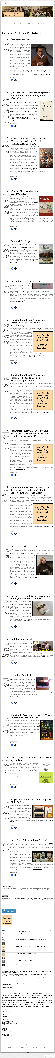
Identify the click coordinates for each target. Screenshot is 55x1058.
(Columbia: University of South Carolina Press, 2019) (24, 102)
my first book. (21, 291)
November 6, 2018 (6, 194)
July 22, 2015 (6, 802)
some (50, 297)
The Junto (27, 1043)
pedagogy (33, 1002)
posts (23, 68)
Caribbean (29, 993)
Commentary (6, 248)
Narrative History (16, 1000)
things (13, 298)
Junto (31, 68)
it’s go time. (47, 41)
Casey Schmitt (6, 142)
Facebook (4, 904)
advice (8, 685)
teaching (4, 1006)
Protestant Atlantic (6, 152)
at (27, 68)
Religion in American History (7, 1021)
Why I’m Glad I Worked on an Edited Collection (25, 193)
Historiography (6, 103)
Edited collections (6, 203)
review (27, 101)
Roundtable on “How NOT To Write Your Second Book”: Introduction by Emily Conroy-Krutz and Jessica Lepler (30, 490)
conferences (4, 202)
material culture (27, 999)
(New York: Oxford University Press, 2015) (23, 117)
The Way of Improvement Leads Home (9, 1023)
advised (35, 202)
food (8, 650)
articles (5, 199)
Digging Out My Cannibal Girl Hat (22, 964)
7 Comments (7, 733)
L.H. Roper (21, 244)
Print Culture (5, 1004)
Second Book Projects (6, 292)
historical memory (14, 997)
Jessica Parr (6, 550)
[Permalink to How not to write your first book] (8, 281)
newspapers (47, 1000)
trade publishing (7, 338)
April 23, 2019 (6, 95)
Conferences (6, 765)
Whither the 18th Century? (7, 984)
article (15, 199)
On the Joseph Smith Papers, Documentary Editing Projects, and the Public (31, 597)
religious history (6, 153)
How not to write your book (26, 281)
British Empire (19, 993)
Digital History (9, 995)
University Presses (6, 342)
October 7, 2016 (6, 599)
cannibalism (7, 201)
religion (26, 1004)
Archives (32, 992)
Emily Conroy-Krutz (47, 495)
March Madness (14, 999)
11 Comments (6, 854)
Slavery (7, 155)
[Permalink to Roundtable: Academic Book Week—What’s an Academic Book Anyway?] (8, 715)
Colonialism (7, 256)
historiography (22, 997)
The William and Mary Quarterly (6, 772)
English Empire (6, 257)
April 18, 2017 (6, 549)
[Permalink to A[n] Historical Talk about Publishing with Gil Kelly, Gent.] (8, 799)
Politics (43, 1002)
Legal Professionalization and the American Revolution (26, 953)
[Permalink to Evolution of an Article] (8, 639)
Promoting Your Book (21, 675)
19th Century (17, 990)
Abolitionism (23, 990)
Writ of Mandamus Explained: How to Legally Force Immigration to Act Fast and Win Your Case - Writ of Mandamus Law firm (25, 983)
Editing (4, 115)
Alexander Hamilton (8, 992)
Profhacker (4, 1030)
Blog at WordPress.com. (27, 1049)
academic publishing (7, 334)
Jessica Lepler (13, 497)
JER (8, 770)
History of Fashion (30, 997)
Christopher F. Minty (19, 933)
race (8, 152)
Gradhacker (4, 1028)
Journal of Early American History (20, 247)
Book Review (6, 602)
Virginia (33, 1006)
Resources (27, 23)
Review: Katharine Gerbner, (29, 141)
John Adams (45, 997)
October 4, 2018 (6, 244)
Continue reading (45, 74)
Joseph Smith (8, 609)
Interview (7, 249)
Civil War (34, 993)
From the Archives (7, 101)
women (36, 1006)
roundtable (17, 283)
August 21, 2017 (6, 490)
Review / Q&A (7, 108)
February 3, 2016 (6, 678)
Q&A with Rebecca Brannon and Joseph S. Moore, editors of (31, 95)
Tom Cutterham (7, 721)
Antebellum (28, 992)
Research (7, 45)
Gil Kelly (7, 808)
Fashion (30, 995)
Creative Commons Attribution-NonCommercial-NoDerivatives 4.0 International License (29, 898)
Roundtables (6, 330)
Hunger (7, 290)
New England (42, 1000)
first (13, 199)
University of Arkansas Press (6, 214)
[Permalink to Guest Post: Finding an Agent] (8, 546)
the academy (36, 726)
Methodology (6, 104)
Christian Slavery (7, 149)
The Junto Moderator (7, 325)
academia (7, 332)
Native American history (24, 1000)
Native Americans (33, 1000)
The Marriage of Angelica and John (22, 942)
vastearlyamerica (27, 1006)
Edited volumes (7, 204)
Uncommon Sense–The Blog (7, 1035)
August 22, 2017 (6, 434)
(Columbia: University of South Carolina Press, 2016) (23, 110)
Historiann (4, 1024)
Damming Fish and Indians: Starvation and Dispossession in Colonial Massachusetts (31, 939)
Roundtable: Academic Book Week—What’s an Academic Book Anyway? (31, 716)
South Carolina (6, 121)
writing (7, 49)
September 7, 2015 (5, 760)
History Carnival (5, 1029)
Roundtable (42, 1004)
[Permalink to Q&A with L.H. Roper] (8, 241)
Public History (12, 1004)
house (24, 642)
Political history (39, 1002)
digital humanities (17, 995)
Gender (38, 995)
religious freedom (6, 612)
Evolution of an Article (22, 639)
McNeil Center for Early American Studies (39, 999)
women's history (41, 1006)
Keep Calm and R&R (20, 39)
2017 (27, 112)
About (15, 23)
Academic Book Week (7, 729)
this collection (17, 209)
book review (13, 993)
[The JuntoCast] (7, 924)
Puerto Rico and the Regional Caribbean (9, 972)
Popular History (49, 1002)
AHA (3, 992)
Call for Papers (6, 770)
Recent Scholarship (7, 106)
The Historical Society (6, 1022)
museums (10, 1000)
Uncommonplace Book (6, 1031)
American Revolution (6, 768)
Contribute (27, 26)
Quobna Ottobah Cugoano (6, 208)
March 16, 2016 (6, 642)
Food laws (4, 651)
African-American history (47, 990)
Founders (34, 995)
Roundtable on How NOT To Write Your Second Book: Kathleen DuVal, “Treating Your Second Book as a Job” (30, 433)
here (25, 68)
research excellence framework (7, 211)
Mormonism (7, 611)
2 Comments (7, 613)
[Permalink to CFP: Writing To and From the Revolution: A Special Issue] (8, 757)
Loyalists (7, 117)
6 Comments (7, 295)
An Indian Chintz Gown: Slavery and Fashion (24, 960)
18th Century (10, 990)
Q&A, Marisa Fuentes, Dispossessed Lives (23, 949)
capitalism (24, 993)
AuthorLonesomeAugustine (7, 981)
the (28, 68)
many (20, 68)
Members (21, 23)
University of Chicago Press (6, 340)
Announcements (6, 764)
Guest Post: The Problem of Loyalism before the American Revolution (29, 957)
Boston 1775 (4, 1025)
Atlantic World (46, 992)
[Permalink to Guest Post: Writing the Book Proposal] (8, 840)
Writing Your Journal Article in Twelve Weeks (37, 71)
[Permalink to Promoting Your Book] (8, 675)
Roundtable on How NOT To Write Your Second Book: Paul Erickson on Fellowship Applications (29, 378)
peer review (7, 655)
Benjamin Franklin (6, 993)
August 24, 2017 (6, 323)
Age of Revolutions (5, 1033)
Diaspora (7, 114)
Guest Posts (7, 997)
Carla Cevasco (6, 43)
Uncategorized (6, 443)
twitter (22, 1006)
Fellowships (7, 390)
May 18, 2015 (6, 843)
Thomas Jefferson (17, 1006)
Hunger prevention (5, 652)
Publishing (7, 44)
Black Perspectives (5, 1034)
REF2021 (4, 210)
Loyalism (7, 116)
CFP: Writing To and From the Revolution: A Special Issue (32, 759)
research (4, 291)
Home (11, 23)
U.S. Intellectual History (6, 1027)
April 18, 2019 (6, 141)
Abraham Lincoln (29, 990)
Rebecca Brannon (6, 120)
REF (8, 208)
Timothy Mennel (43, 328)
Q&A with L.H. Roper (21, 241)
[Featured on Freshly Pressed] (9, 912)
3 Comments (7, 818)
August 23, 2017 (6, 378)
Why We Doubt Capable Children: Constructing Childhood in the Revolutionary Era (27, 975)
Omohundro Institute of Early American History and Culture (6, 813)
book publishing (7, 200)
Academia (5, 99)
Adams (40, 990)
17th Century (4, 990)
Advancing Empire (7, 254)
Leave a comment (6, 50)
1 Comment (7, 156)
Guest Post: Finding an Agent (24, 546)
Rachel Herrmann (7, 196)
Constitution (45, 993)
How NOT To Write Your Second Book (5, 328)
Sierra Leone (8, 657)
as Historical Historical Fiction (21, 981)
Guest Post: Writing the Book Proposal (29, 840)
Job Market (41, 997)
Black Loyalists (6, 650)
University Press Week (15, 729)
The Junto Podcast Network (38, 23)
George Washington (44, 995)
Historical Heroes (5, 978)
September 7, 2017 (5, 284)
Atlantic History (7, 111)
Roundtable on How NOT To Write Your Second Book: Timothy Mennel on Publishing (29, 323)
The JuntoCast (10, 1006)
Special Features (6, 331)
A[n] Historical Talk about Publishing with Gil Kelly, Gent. (31, 801)
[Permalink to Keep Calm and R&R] (8, 39)
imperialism (7, 258)
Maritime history (21, 999)
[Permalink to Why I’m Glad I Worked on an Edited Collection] (8, 191)
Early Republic (24, 995)
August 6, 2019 (6, 42)
